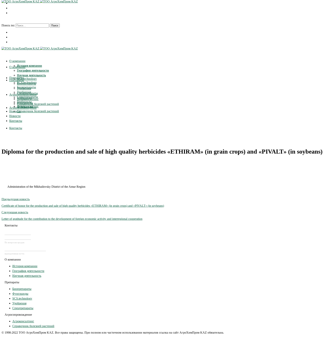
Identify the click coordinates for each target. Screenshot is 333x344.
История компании (24, 266)
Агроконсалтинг (23, 321)
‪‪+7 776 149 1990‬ (18, 237)
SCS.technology (22, 298)
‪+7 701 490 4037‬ (18, 232)
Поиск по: (8, 25)
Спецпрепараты (22, 308)
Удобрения (19, 303)
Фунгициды (20, 293)
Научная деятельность (26, 275)
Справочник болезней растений (33, 326)
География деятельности (28, 271)
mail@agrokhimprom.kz (25, 249)
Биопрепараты (21, 288)
